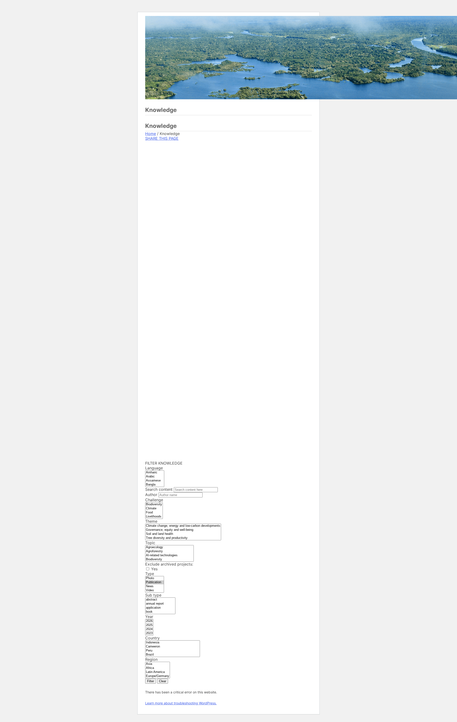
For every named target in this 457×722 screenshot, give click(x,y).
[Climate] (154, 508)
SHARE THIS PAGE (162, 138)
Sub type (153, 595)
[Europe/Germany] (157, 676)
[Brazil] (172, 655)
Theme (151, 521)
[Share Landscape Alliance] (177, 261)
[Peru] (172, 651)
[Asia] (157, 664)
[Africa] (157, 668)
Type (149, 573)
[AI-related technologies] (169, 555)
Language (154, 468)
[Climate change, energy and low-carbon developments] (183, 526)
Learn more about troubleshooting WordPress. (181, 703)
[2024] (149, 629)
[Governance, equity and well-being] (183, 530)
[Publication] (154, 582)
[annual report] (160, 604)
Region (151, 659)
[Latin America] (157, 672)
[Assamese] (154, 481)
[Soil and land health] (183, 534)
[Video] (154, 590)
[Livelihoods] (154, 517)
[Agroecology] (169, 547)
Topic (150, 542)
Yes (154, 569)
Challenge (154, 499)
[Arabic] (154, 477)
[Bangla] (154, 485)
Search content (159, 489)
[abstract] (160, 600)
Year (149, 616)
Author (152, 494)
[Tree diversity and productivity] (183, 538)
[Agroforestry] (169, 551)
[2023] (149, 633)
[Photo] (154, 578)
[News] (154, 586)
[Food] (154, 513)
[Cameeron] (172, 647)
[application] (160, 608)
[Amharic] (154, 473)
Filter (150, 681)
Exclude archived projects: (169, 564)
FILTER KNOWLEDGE (164, 463)
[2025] (149, 625)
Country (152, 638)
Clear (162, 681)
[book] (160, 612)
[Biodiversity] (154, 504)
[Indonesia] (172, 643)
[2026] (149, 621)
